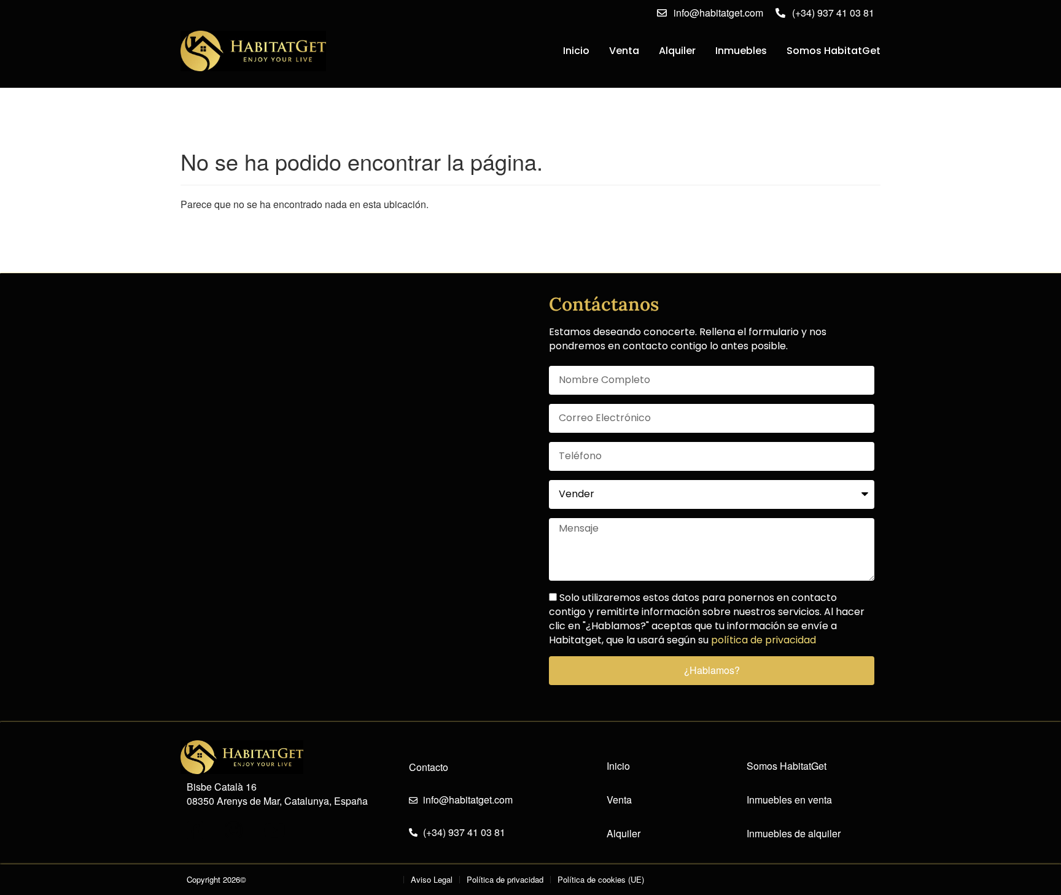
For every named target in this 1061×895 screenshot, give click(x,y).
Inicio (576, 51)
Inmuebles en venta (789, 800)
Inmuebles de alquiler (794, 833)
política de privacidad (763, 640)
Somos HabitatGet (833, 51)
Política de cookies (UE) (601, 879)
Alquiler (677, 51)
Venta (624, 51)
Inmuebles (741, 51)
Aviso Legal (432, 879)
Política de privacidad (505, 879)
